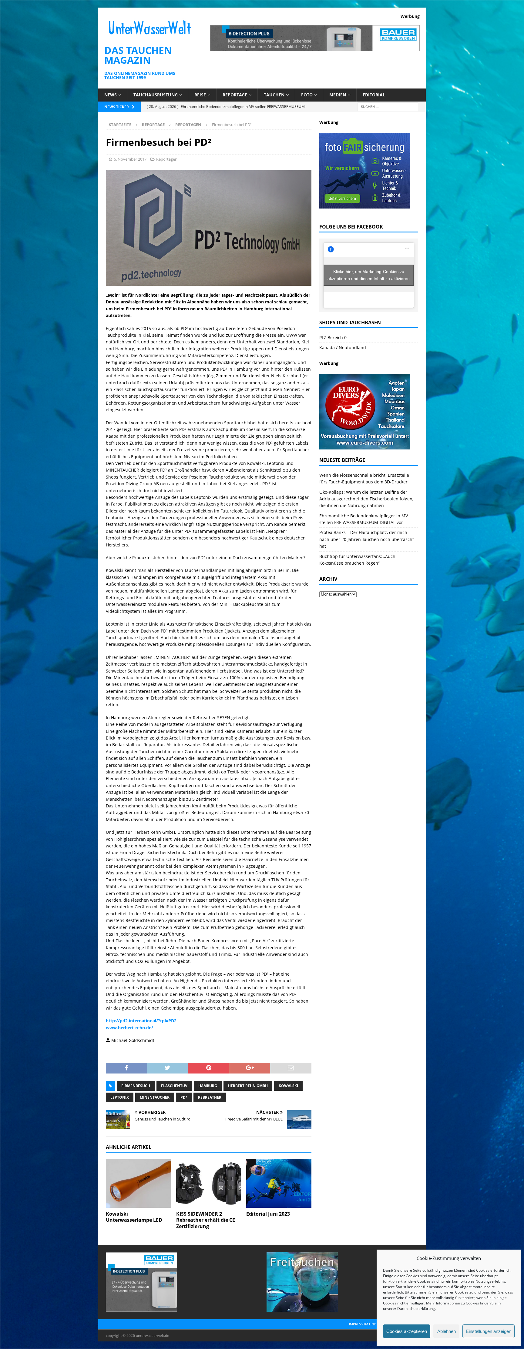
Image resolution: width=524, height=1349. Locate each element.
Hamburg (207, 1085)
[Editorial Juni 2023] (278, 1183)
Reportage (235, 95)
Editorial (374, 95)
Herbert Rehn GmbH (248, 1085)
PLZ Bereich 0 (333, 337)
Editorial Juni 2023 (268, 1213)
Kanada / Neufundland (342, 347)
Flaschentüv (174, 1085)
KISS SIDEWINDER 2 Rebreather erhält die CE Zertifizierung (205, 1220)
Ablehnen (446, 1331)
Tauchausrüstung (155, 95)
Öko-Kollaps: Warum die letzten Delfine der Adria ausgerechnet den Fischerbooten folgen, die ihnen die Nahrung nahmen (366, 499)
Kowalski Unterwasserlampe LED (134, 1217)
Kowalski (288, 1085)
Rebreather (209, 1097)
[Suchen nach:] (388, 106)
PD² (183, 1097)
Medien (337, 95)
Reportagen (166, 159)
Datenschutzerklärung (416, 1308)
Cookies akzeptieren (406, 1331)
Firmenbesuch (135, 1085)
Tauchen (274, 95)
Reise (200, 95)
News (110, 95)
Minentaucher (155, 1097)
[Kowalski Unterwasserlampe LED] (138, 1183)
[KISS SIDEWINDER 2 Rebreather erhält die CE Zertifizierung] (208, 1183)
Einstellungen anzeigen (488, 1331)
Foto (307, 95)
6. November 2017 (130, 159)
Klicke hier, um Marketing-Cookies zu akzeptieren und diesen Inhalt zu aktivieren (369, 275)
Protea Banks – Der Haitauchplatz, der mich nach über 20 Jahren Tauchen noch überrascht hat (366, 539)
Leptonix (119, 1097)
